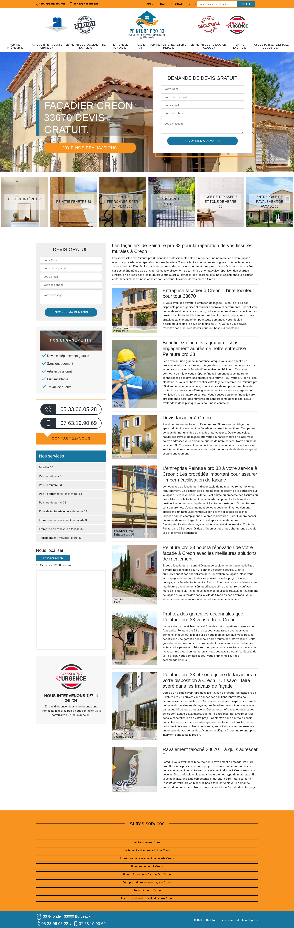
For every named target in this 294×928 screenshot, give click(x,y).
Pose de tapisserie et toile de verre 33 (271, 46)
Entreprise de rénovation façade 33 (208, 46)
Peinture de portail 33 (120, 46)
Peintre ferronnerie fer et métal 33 (169, 46)
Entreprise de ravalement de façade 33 (86, 46)
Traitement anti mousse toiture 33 (46, 46)
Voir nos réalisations (90, 148)
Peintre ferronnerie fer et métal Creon (147, 874)
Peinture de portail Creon (147, 866)
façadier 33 (141, 46)
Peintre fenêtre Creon (147, 890)
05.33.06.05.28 (53, 4)
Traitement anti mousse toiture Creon (147, 850)
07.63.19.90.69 (86, 4)
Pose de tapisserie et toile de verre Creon (147, 898)
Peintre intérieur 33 (15, 46)
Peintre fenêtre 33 (239, 46)
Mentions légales (247, 920)
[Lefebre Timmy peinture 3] (147, 24)
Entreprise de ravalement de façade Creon (147, 858)
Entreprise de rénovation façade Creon (147, 882)
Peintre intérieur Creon (147, 842)
